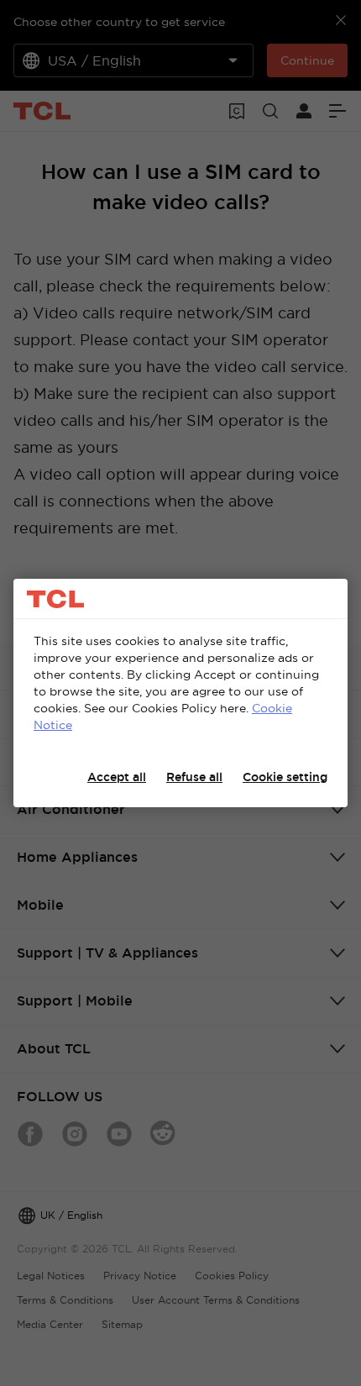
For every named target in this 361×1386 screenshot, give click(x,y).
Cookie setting (285, 777)
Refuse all (194, 777)
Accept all (116, 777)
